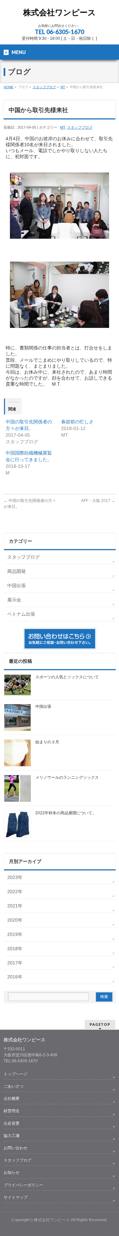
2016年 (14, 976)
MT (62, 127)
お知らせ (12, 1172)
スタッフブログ (80, 127)
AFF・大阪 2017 (98, 500)
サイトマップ (15, 1197)
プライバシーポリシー (23, 1185)
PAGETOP (100, 1024)
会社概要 (12, 1098)
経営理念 (12, 1110)
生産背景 (12, 1123)
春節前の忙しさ (77, 421)
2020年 (14, 920)
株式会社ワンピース (59, 12)
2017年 (14, 962)
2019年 (14, 934)
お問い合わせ (15, 1147)
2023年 (14, 877)
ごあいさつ (13, 1086)
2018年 (14, 948)
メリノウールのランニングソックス (67, 777)
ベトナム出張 (21, 614)
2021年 (14, 905)
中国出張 (16, 585)
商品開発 (16, 571)
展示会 (14, 599)
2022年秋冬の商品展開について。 (65, 813)
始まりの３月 (47, 742)
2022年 (14, 891)
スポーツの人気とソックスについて (67, 677)
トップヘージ (15, 1074)
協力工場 (12, 1135)
